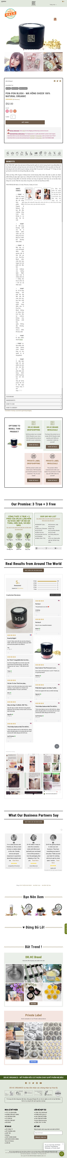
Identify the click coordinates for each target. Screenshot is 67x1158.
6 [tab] (36, 50)
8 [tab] (41, 50)
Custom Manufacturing (40, 1120)
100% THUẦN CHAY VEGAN (26, 885)
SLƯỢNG (7, 116)
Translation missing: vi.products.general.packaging (18, 410)
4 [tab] (31, 50)
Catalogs (7, 1135)
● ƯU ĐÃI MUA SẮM (10, 1116)
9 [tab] (43, 50)
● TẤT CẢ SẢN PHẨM (10, 1112)
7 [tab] (38, 50)
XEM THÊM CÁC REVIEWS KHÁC (33, 570)
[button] (53, 4)
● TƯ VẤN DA (8, 1118)
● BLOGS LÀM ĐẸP (10, 1120)
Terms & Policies (9, 1141)
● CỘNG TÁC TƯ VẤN (40, 1122)
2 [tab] (26, 50)
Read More (35, 860)
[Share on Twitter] (58, 81)
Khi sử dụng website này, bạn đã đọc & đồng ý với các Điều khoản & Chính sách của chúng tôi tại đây (33, 1151)
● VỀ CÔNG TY (9, 1129)
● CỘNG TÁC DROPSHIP (40, 1112)
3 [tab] (28, 50)
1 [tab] (24, 50)
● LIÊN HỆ (7, 1143)
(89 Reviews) (16, 99)
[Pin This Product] (60, 81)
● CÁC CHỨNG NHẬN (10, 1137)
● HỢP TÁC (8, 1133)
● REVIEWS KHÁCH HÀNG (12, 1139)
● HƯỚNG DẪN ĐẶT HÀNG (12, 1114)
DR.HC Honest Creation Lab (36, 1155)
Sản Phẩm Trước (36, 885)
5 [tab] (33, 50)
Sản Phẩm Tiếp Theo (46, 885)
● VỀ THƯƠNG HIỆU (10, 1131)
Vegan (21, 339)
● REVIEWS (8, 1122)
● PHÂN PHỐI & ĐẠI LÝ (40, 1114)
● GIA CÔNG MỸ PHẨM (40, 1116)
